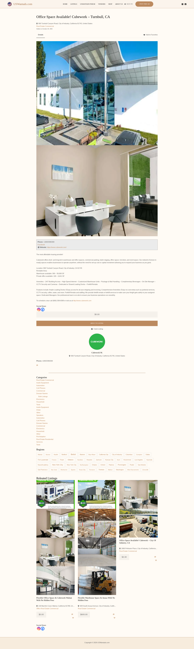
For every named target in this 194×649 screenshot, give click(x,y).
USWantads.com (22, 4)
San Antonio (142, 465)
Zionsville (145, 470)
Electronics (40, 399)
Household (40, 402)
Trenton (101, 470)
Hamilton (80, 460)
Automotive (40, 385)
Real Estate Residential (44, 439)
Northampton (84, 465)
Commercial (40, 391)
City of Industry (117, 454)
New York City (57, 465)
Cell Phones (40, 388)
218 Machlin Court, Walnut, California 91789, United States (56, 606)
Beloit (73, 454)
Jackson (99, 460)
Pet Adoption (41, 436)
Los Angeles (139, 460)
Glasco (70, 460)
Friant (62, 460)
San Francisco (42, 470)
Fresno (54, 460)
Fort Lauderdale (43, 460)
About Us (119, 4)
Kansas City (109, 460)
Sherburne (64, 470)
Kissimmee (127, 460)
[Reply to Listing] (72, 614)
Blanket (82, 454)
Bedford (64, 454)
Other (38, 412)
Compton (139, 454)
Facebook (41, 245)
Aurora (48, 454)
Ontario (94, 465)
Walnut (110, 470)
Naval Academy (43, 465)
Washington (120, 470)
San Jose (54, 470)
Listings (73, 4)
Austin (56, 454)
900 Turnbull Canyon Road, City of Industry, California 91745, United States (65, 23)
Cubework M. (97, 352)
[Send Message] (37, 365)
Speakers (39, 415)
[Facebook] (185, 4)
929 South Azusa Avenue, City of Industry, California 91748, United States (98, 606)
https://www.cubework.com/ (56, 247)
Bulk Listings (43, 396)
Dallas (148, 454)
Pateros (111, 465)
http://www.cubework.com (82, 300)
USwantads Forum (87, 4)
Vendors (101, 4)
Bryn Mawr (92, 454)
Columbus (129, 454)
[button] (144, 4)
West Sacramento (133, 470)
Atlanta (40, 454)
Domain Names (42, 393)
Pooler (132, 465)
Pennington (122, 465)
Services (39, 442)
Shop (110, 4)
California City (103, 454)
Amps (38, 410)
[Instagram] (182, 4)
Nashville (149, 460)
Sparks (73, 470)
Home (65, 4)
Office (38, 608)
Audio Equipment (42, 383)
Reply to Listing (97, 323)
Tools (38, 404)
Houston (89, 460)
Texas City (82, 470)
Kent (118, 460)
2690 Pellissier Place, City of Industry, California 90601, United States (139, 548)
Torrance (92, 470)
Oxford (103, 465)
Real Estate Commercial (45, 26)
